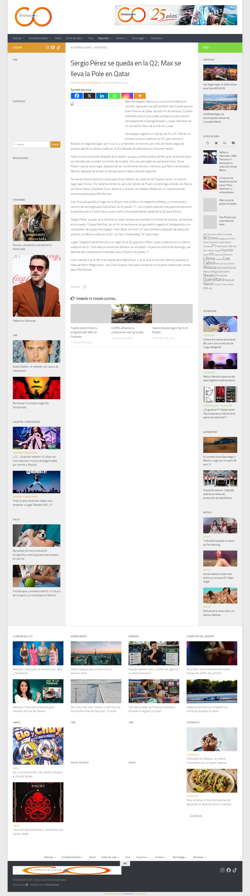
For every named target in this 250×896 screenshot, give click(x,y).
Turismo (119, 38)
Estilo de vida (73, 38)
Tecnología (138, 38)
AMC (220, 234)
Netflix (226, 271)
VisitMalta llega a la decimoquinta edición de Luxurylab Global (216, 118)
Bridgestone (223, 239)
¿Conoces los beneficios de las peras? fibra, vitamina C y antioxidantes (228, 185)
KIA (211, 254)
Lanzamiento (225, 254)
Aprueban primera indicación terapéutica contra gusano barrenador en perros (36, 554)
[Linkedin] (102, 96)
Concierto (213, 242)
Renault (229, 280)
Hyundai (227, 250)
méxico (231, 263)
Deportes (103, 38)
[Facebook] (77, 96)
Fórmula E (222, 246)
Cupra (221, 242)
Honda (217, 250)
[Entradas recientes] (207, 143)
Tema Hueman (52, 884)
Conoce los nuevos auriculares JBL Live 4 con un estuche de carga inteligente (219, 343)
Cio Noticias (196, 815)
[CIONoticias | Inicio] (33, 17)
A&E (205, 234)
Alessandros (212, 234)
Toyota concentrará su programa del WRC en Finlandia (84, 332)
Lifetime (219, 259)
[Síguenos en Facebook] (53, 47)
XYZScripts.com (140, 894)
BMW (214, 238)
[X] (89, 96)
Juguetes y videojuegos (25, 452)
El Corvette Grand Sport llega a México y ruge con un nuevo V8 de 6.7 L (219, 460)
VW (205, 288)
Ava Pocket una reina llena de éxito (227, 221)
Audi (229, 234)
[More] (140, 96)
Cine (90, 38)
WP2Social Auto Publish (113, 894)
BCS (206, 238)
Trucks (217, 284)
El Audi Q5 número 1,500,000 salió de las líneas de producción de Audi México (218, 494)
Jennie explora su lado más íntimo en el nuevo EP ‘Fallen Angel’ (218, 577)
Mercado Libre (221, 264)
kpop (217, 254)
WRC (210, 289)
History (210, 250)
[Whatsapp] (115, 96)
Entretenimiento (38, 38)
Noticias (17, 38)
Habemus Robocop (24, 320)
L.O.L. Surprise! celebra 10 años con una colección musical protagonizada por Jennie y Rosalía (35, 460)
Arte (224, 234)
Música (209, 267)
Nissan (209, 275)
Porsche (221, 275)
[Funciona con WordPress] (27, 885)
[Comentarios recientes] (224, 143)
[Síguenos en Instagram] (47, 47)
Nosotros (156, 38)
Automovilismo (81, 47)
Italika (206, 254)
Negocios (217, 271)
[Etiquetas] (233, 143)
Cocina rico (193, 754)
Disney (228, 242)
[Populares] (216, 143)
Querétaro (213, 279)
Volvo (231, 284)
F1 (85, 287)
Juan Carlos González (88, 82)
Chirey (232, 238)
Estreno (207, 246)
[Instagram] (127, 96)
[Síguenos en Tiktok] (58, 47)
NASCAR (221, 267)
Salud (58, 38)
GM (230, 246)
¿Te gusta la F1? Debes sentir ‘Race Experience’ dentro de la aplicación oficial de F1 (219, 413)
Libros (209, 258)
